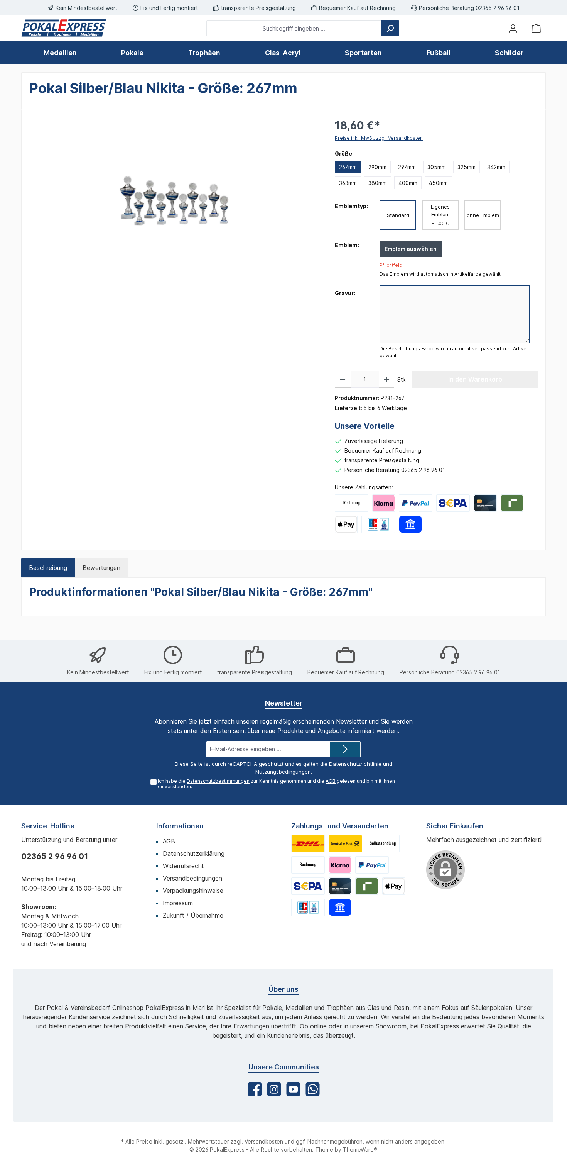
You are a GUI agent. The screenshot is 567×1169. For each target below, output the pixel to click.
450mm (438, 183)
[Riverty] (512, 503)
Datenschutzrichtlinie (355, 764)
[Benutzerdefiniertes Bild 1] (308, 843)
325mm (466, 167)
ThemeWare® (360, 1149)
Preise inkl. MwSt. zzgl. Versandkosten (379, 138)
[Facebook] (254, 1089)
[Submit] (345, 749)
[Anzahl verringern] (343, 379)
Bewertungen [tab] (101, 568)
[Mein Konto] (513, 28)
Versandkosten (264, 1141)
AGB (331, 781)
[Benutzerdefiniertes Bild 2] (345, 843)
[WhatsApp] (312, 1089)
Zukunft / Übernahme (193, 915)
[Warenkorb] (536, 28)
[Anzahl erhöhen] (387, 379)
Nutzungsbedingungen (283, 772)
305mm (436, 167)
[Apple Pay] (346, 524)
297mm (407, 167)
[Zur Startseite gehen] (63, 28)
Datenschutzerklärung (193, 853)
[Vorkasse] (453, 503)
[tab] (48, 567)
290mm (377, 167)
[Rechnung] (351, 503)
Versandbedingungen (192, 878)
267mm (348, 167)
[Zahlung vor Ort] (378, 524)
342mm (496, 167)
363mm (348, 183)
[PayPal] (415, 503)
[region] (174, 200)
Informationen (180, 826)
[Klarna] (383, 503)
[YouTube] (293, 1089)
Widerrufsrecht (183, 866)
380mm (377, 183)
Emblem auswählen (411, 249)
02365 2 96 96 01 (54, 856)
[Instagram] (274, 1089)
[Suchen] (390, 28)
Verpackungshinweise (193, 890)
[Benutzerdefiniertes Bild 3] (383, 843)
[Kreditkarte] (485, 503)
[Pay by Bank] (410, 524)
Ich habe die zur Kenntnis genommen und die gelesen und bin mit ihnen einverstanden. (276, 784)
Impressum (178, 903)
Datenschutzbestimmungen (218, 781)
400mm (407, 183)
